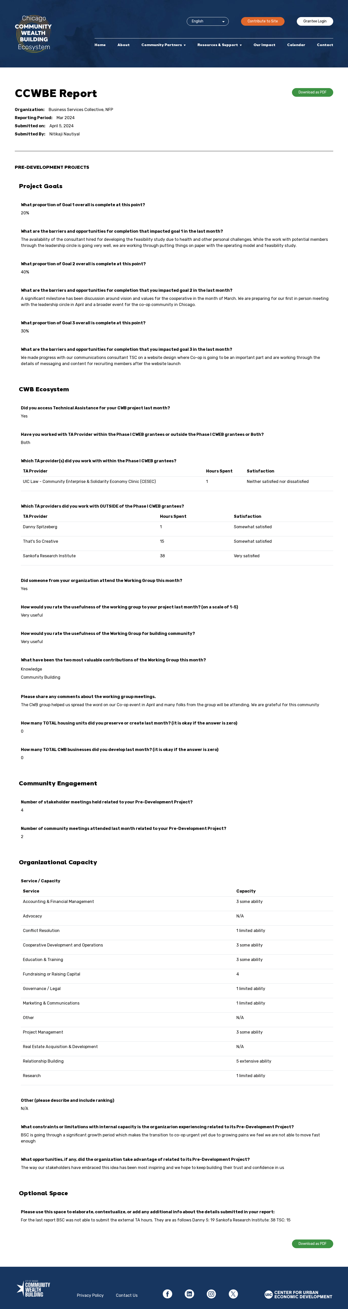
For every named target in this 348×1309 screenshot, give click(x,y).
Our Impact (264, 44)
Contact (325, 44)
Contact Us (127, 1295)
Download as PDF (313, 92)
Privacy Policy (90, 1295)
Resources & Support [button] (217, 44)
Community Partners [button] (161, 44)
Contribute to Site (263, 21)
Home (100, 44)
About (123, 44)
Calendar (296, 44)
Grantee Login (315, 21)
